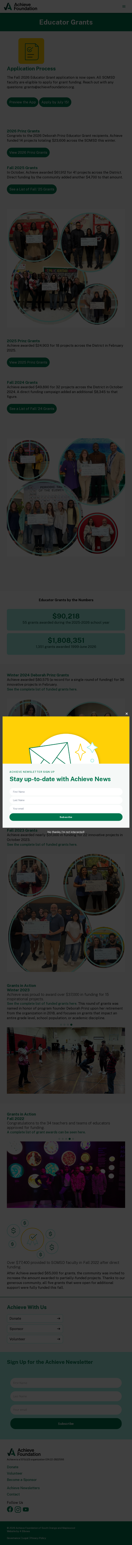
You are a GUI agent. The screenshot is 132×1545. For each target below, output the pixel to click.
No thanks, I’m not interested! (65, 832)
